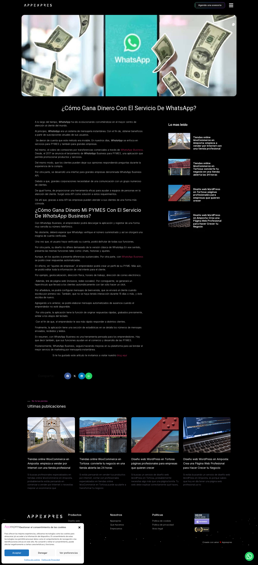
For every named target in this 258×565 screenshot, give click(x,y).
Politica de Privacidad (51, 560)
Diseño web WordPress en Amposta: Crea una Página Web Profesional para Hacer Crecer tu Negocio (207, 221)
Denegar (42, 552)
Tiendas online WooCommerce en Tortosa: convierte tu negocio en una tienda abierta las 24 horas (206, 169)
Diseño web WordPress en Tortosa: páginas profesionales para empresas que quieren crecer (206, 195)
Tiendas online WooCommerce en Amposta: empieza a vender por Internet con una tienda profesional (207, 143)
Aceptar (16, 552)
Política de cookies (32, 560)
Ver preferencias (69, 552)
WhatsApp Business (132, 149)
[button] (79, 527)
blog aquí (122, 355)
